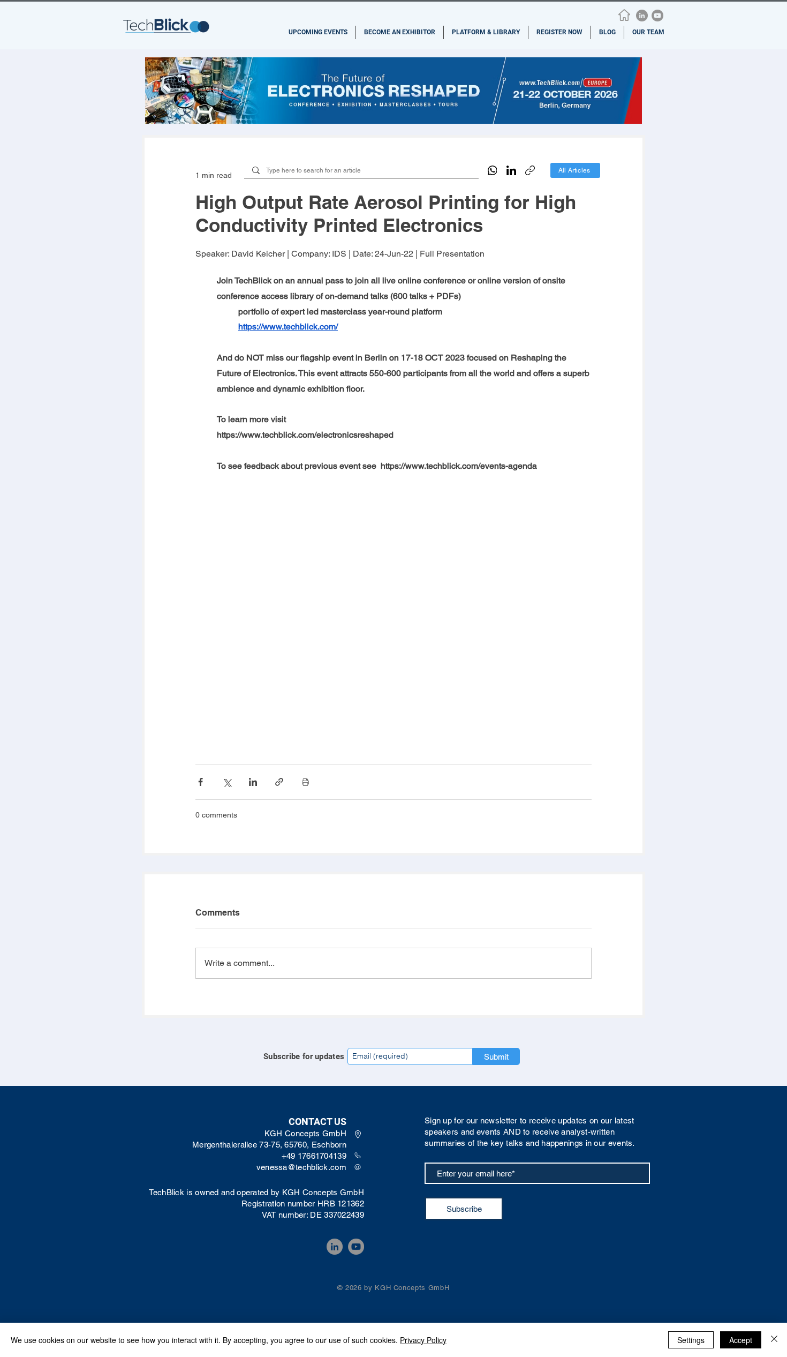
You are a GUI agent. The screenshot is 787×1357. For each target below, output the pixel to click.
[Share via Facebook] (200, 782)
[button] (318, 32)
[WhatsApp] (492, 170)
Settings (691, 1339)
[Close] (774, 1339)
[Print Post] (305, 782)
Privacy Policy (423, 1339)
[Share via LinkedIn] (253, 782)
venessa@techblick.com (301, 1167)
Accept (740, 1339)
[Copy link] (530, 170)
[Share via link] (279, 782)
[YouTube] (657, 15)
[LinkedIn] (642, 15)
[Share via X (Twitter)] (227, 782)
